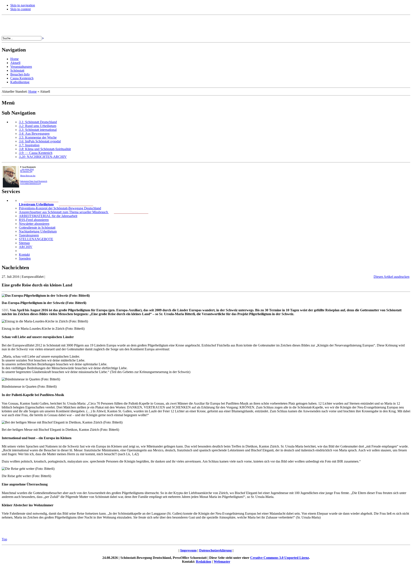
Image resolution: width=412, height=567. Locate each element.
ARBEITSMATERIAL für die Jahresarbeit (48, 216)
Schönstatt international (38, 130)
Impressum (188, 550)
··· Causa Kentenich (35, 153)
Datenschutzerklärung (215, 550)
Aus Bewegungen (34, 133)
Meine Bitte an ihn (27, 176)
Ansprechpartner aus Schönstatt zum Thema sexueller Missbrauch (64, 212)
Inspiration (29, 145)
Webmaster (222, 561)
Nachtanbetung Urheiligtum (38, 231)
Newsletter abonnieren (34, 223)
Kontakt (24, 254)
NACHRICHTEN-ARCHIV (43, 157)
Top (4, 539)
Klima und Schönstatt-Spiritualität (45, 149)
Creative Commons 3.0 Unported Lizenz (279, 557)
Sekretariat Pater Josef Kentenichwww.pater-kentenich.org (33, 182)
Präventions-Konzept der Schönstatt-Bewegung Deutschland (60, 208)
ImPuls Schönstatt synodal (40, 141)
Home (32, 91)
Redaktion (203, 561)
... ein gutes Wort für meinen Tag (27, 170)
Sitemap (24, 243)
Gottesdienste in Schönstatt (37, 227)
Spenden (25, 258)
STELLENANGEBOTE (36, 239)
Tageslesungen (29, 235)
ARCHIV (25, 247)
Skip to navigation (22, 5)
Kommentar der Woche (38, 137)
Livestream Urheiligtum (36, 204)
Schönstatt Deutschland (38, 122)
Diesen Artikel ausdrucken (391, 276)
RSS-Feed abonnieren (34, 220)
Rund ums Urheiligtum (37, 126)
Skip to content (20, 9)
